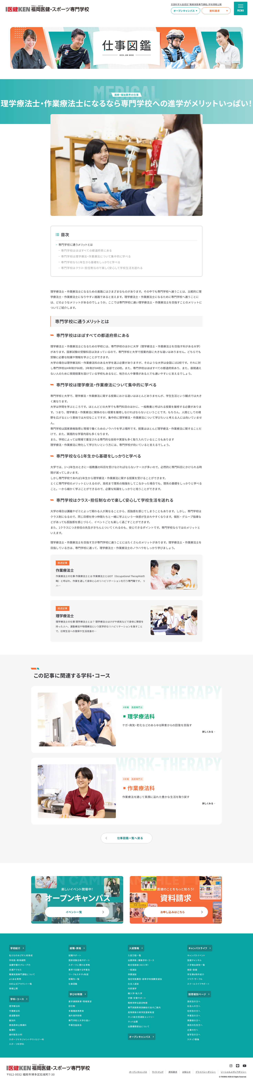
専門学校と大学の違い (79, 1020)
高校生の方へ (194, 1001)
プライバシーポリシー (206, 1071)
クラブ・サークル (194, 978)
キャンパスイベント (196, 955)
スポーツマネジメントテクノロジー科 (26, 1039)
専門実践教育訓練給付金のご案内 (144, 1007)
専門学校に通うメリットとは (76, 245)
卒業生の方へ (194, 1015)
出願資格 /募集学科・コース (141, 960)
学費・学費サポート (137, 997)
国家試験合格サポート (79, 960)
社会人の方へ (194, 1005)
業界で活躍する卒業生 (79, 969)
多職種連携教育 (76, 1010)
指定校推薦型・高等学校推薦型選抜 (145, 978)
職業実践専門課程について (22, 974)
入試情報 (134, 948)
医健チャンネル (194, 960)
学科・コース (17, 999)
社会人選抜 (133, 983)
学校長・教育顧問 (17, 960)
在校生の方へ (194, 1010)
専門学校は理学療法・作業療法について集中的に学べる (96, 256)
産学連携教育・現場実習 (80, 1001)
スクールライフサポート (198, 983)
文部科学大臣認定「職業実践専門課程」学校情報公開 (196, 4)
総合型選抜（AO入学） (138, 964)
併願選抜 (132, 974)
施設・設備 (192, 969)
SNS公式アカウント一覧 (20, 983)
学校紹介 (15, 948)
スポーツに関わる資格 (79, 964)
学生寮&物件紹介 (195, 974)
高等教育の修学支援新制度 (141, 1012)
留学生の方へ (194, 1034)
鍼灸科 (12, 1020)
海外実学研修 (75, 1015)
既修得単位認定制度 (138, 1002)
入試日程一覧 (134, 955)
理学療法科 (14, 1005)
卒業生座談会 (75, 1024)
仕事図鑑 (72, 983)
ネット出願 (133, 1021)
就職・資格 (75, 948)
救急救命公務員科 (18, 1024)
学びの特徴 (76, 994)
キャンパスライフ (197, 948)
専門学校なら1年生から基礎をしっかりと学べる (90, 262)
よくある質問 (15, 978)
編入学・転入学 (135, 993)
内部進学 (132, 988)
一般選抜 (132, 969)
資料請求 (214, 10)
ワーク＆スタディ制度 (78, 974)
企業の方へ (192, 1029)
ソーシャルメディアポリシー (233, 1071)
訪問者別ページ (197, 994)
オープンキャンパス (184, 10)
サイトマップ (158, 1071)
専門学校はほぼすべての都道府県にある (86, 250)
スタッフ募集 (193, 1039)
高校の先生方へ (195, 1024)
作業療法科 (14, 1010)
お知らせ (186, 1071)
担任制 (71, 1005)
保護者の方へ (194, 1020)
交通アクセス (15, 969)
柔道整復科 (14, 1015)
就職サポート (74, 955)
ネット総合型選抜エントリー (141, 1016)
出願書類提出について (138, 1026)
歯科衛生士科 (15, 1034)
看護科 (12, 1029)
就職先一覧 (74, 978)
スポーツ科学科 (16, 1043)
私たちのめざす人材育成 (21, 955)
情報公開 (13, 988)
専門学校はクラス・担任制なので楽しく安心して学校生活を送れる (102, 268)
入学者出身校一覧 (196, 964)
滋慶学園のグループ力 (19, 964)
